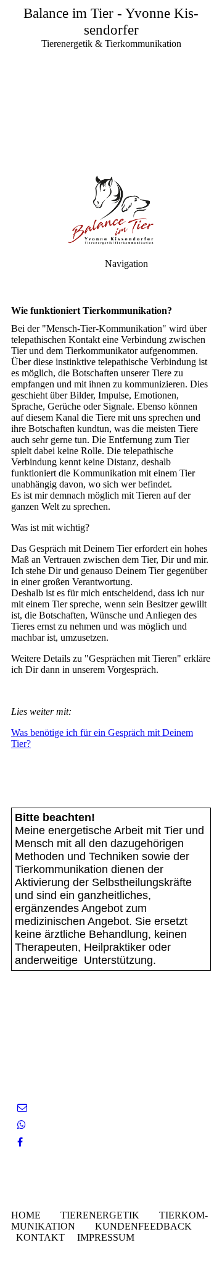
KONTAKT (40, 1237)
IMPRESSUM (105, 1237)
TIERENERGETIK (99, 1215)
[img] (111, 86)
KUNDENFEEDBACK (143, 1226)
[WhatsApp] (21, 1125)
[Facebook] (20, 1142)
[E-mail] (22, 1107)
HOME (26, 1215)
